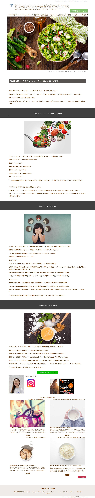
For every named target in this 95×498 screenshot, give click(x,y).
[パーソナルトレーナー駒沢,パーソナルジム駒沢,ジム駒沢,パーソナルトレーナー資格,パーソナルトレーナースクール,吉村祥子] (31, 387)
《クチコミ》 (61, 14)
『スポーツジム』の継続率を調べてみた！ (20, 427)
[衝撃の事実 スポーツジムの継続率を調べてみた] (27, 413)
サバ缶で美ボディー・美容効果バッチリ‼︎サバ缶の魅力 (22, 465)
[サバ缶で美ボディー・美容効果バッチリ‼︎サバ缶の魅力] (27, 451)
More (28, 435)
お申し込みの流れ (35, 14)
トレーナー (52, 14)
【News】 (69, 14)
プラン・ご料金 (25, 14)
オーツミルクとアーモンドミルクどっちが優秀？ (61, 427)
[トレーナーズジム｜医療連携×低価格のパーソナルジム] (11, 5)
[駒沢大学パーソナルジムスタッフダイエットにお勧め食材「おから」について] (67, 451)
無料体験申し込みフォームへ (47, 372)
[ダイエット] (62, 393)
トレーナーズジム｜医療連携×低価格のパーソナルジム (75, 496)
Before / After (45, 14)
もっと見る (83, 477)
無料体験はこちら (79, 11)
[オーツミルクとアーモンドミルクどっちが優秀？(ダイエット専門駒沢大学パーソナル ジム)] (67, 413)
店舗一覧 (77, 14)
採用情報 (84, 14)
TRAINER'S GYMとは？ (14, 14)
